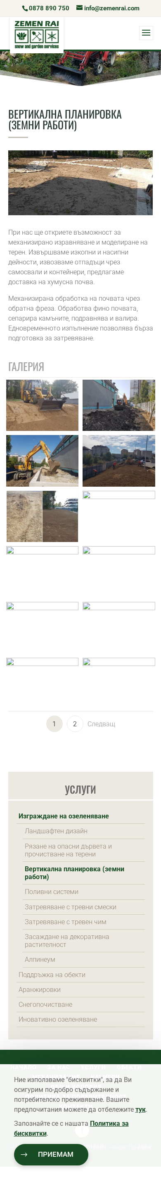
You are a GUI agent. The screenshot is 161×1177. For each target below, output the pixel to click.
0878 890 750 (49, 8)
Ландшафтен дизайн (56, 831)
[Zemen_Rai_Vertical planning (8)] (119, 552)
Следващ (101, 724)
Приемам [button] (55, 1155)
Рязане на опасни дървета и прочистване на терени (68, 850)
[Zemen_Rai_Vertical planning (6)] (119, 608)
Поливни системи (51, 892)
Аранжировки (40, 990)
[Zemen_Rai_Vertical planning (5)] (42, 664)
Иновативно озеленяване (58, 1019)
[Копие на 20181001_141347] (119, 484)
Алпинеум (40, 959)
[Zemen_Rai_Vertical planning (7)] (42, 608)
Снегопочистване (45, 1004)
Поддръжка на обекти (52, 975)
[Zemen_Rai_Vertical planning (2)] (119, 497)
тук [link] (140, 1109)
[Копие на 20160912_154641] (42, 429)
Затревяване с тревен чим (66, 922)
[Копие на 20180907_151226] (42, 484)
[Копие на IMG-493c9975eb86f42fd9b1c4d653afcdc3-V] (42, 540)
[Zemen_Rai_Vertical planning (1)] (42, 552)
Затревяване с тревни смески (70, 907)
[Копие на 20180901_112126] (119, 429)
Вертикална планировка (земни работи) (74, 873)
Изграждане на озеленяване (64, 816)
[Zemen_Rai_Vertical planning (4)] (119, 664)
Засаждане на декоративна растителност (67, 941)
